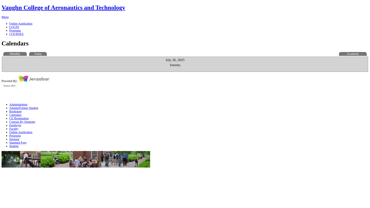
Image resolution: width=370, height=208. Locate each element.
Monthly (15, 53)
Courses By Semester (22, 121)
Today (38, 53)
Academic (353, 53)
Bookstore (15, 111)
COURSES (16, 34)
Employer (15, 125)
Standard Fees (17, 142)
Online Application (20, 132)
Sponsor (14, 139)
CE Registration (19, 118)
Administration (18, 104)
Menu (5, 17)
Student (13, 146)
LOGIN (14, 27)
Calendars (15, 115)
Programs (15, 135)
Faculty (13, 128)
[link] (188, 23)
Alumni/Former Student (23, 108)
